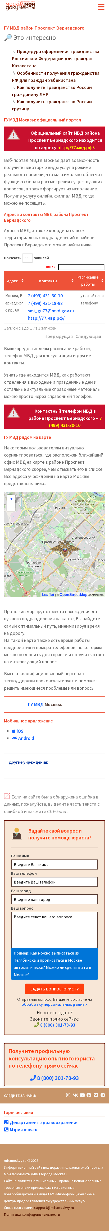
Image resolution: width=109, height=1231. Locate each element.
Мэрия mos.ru (23, 1129)
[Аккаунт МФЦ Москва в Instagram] (68, 1095)
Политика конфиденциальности (32, 1214)
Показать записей (26, 257)
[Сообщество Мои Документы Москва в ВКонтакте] (75, 1095)
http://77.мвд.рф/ (75, 147)
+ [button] (11, 499)
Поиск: (50, 266)
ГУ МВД (36, 704)
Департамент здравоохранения (44, 1122)
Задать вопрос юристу (54, 989)
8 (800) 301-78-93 (57, 1025)
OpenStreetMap (74, 594)
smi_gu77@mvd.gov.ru (51, 311)
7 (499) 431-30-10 (45, 296)
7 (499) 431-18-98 (45, 303)
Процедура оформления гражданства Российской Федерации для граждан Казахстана (55, 58)
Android (25, 738)
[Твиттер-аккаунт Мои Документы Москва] (95, 1095)
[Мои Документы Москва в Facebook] (89, 1095)
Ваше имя (20, 855)
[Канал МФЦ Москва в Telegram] (102, 1095)
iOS (20, 731)
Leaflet (48, 594)
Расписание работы (88, 281)
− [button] (11, 507)
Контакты (48, 280)
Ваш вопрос (22, 908)
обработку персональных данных (54, 1004)
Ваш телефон (24, 873)
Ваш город (21, 890)
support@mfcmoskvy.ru (54, 1207)
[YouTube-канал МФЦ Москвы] (82, 1095)
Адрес (12, 280)
